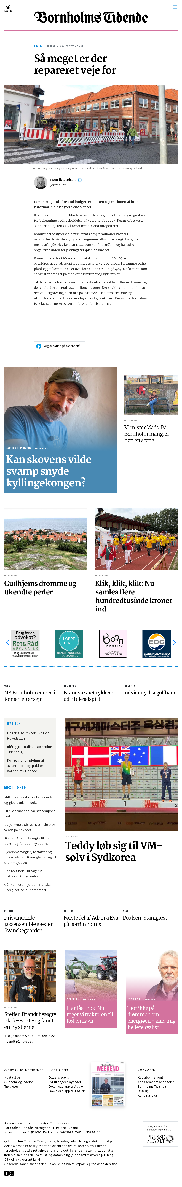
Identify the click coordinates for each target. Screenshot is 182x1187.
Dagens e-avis (59, 1078)
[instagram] (11, 1173)
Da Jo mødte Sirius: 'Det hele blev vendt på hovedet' (29, 827)
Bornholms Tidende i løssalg (153, 1089)
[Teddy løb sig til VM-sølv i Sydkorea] (121, 775)
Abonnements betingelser (156, 1082)
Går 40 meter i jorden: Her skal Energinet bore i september (27, 887)
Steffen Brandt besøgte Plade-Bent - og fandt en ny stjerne (27, 841)
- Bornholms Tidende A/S (29, 749)
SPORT (8, 686)
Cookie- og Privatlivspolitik (69, 1164)
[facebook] (6, 1173)
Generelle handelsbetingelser (25, 1164)
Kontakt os (12, 1078)
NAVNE (126, 911)
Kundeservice (147, 1096)
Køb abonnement (150, 1078)
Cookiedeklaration (104, 1164)
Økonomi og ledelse (18, 1082)
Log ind (8, 11)
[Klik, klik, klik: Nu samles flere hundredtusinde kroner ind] (136, 539)
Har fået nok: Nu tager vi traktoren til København (23, 874)
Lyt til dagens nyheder (65, 1082)
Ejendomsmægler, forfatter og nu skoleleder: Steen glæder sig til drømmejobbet (30, 857)
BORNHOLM (70, 686)
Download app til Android (67, 1091)
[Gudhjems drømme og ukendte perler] (45, 539)
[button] (175, 7)
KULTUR (9, 911)
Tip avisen (11, 1087)
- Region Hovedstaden (28, 736)
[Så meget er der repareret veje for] (91, 125)
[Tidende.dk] (91, 17)
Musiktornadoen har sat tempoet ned (29, 814)
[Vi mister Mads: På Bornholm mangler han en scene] (151, 395)
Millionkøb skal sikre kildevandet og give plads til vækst (29, 800)
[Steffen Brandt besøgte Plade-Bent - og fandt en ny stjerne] (30, 976)
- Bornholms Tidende (26, 766)
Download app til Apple (66, 1087)
